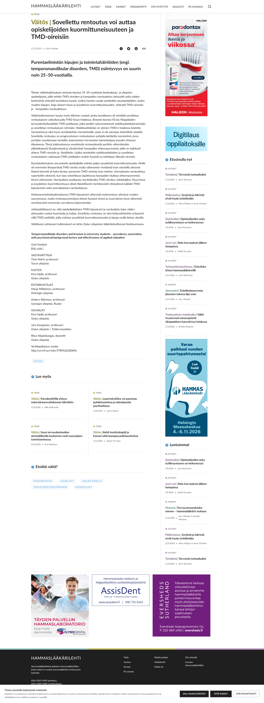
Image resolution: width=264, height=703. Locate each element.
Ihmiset (121, 7)
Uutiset (95, 7)
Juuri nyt (67, 481)
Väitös (38, 361)
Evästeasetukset (246, 694)
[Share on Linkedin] (136, 48)
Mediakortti (138, 7)
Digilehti (178, 7)
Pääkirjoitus (42, 481)
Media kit (158, 667)
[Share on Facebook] (121, 48)
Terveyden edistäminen (50, 487)
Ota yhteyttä (159, 7)
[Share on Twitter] (128, 48)
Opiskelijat (83, 487)
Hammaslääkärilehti (56, 6)
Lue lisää (43, 697)
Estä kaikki (220, 694)
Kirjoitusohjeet (161, 657)
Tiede (108, 7)
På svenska (195, 7)
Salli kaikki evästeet (194, 694)
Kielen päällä (92, 481)
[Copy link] (144, 48)
